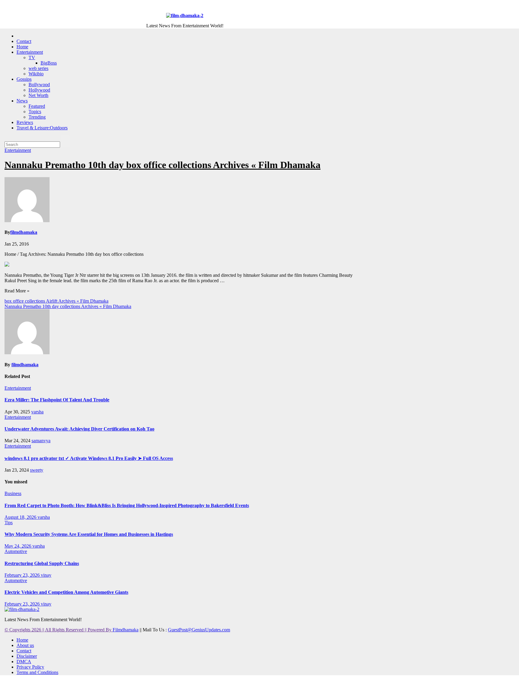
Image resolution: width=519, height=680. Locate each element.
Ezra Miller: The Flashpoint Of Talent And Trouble (57, 399)
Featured (37, 106)
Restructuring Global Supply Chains (42, 563)
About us (25, 645)
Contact (24, 41)
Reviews (25, 122)
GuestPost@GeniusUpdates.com (199, 629)
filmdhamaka (23, 232)
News (22, 100)
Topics (35, 111)
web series (38, 68)
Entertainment (30, 52)
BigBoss (49, 62)
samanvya (41, 440)
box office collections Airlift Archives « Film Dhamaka (56, 301)
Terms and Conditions (37, 672)
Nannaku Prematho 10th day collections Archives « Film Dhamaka (68, 306)
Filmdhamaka (125, 629)
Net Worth (38, 95)
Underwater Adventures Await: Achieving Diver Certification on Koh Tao (79, 428)
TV (32, 57)
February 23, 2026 (23, 575)
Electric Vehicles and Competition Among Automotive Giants (66, 592)
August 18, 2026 (21, 517)
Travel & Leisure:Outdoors (42, 127)
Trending (37, 116)
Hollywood (39, 89)
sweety (36, 470)
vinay (46, 575)
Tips (9, 522)
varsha (37, 411)
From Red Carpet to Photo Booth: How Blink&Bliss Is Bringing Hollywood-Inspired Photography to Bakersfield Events (127, 505)
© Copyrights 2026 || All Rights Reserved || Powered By (59, 629)
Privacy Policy (30, 666)
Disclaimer (27, 656)
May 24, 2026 (18, 546)
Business (13, 493)
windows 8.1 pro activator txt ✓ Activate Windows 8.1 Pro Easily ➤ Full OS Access (89, 458)
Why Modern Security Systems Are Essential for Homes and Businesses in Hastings (89, 534)
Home (22, 46)
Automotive (16, 551)
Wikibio (36, 73)
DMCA (24, 661)
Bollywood (39, 84)
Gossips (24, 79)
